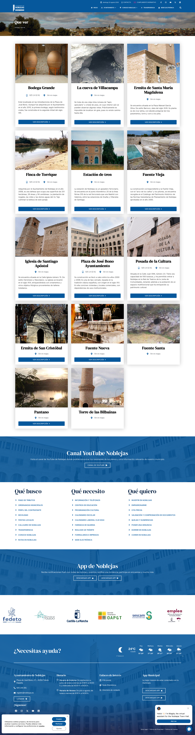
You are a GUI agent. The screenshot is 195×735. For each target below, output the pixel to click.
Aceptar (59, 719)
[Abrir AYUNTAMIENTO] (115, 8)
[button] (180, 8)
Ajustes (59, 728)
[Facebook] (16, 711)
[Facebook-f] (161, 2)
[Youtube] (170, 2)
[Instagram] (165, 2)
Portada (17, 27)
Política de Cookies (171, 729)
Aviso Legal (144, 729)
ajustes (41, 726)
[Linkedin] (180, 2)
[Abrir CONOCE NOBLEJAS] (136, 8)
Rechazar (59, 724)
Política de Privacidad (157, 729)
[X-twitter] (175, 2)
